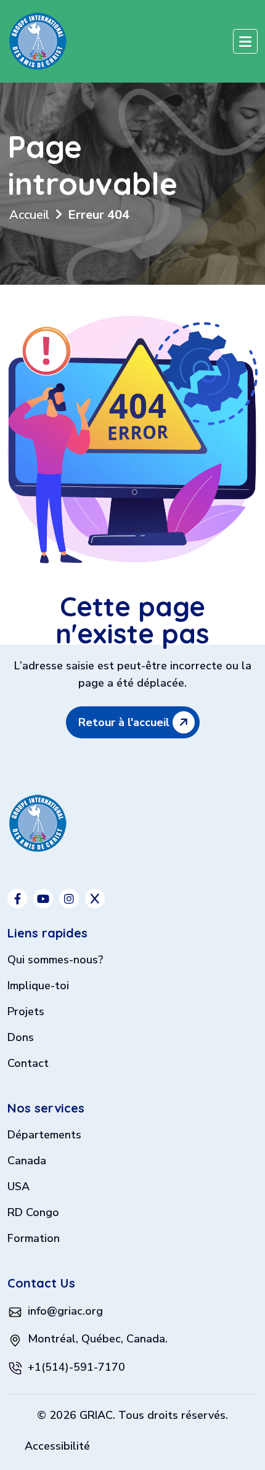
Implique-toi (38, 986)
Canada (26, 1161)
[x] (95, 899)
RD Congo (33, 1213)
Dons (20, 1038)
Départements (44, 1135)
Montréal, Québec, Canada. (98, 1338)
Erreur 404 (98, 214)
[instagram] (69, 899)
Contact (28, 1064)
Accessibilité (57, 1446)
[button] (245, 41)
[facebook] (17, 899)
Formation (33, 1239)
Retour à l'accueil (125, 722)
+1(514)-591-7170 (76, 1367)
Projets (25, 1012)
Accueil (29, 214)
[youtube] (43, 899)
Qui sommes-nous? (55, 960)
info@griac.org (65, 1311)
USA (18, 1187)
